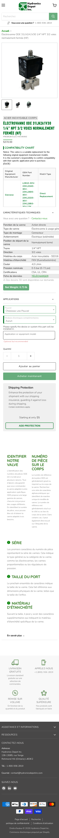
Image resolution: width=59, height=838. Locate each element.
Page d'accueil (21, 819)
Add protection (29, 425)
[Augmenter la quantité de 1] (31, 356)
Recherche (36, 819)
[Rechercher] (53, 16)
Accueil (5, 30)
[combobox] (25, 16)
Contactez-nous (39, 218)
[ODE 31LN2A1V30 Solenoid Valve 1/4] (7, 105)
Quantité (7, 349)
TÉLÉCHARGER (40, 276)
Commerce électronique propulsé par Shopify (30, 832)
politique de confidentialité (17, 823)
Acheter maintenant (29, 376)
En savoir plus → (16, 635)
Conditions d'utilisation (43, 823)
